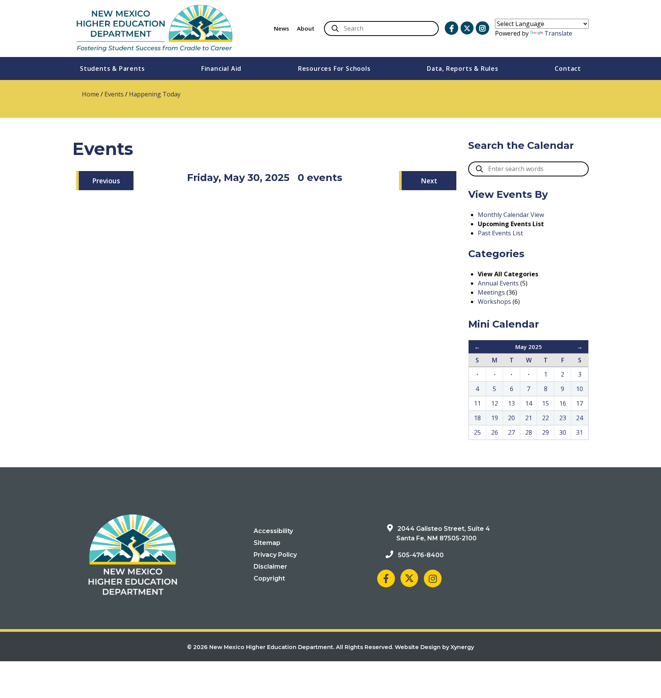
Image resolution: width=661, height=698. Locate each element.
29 (545, 432)
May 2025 (528, 347)
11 (477, 403)
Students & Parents (112, 68)
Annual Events (498, 283)
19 (494, 418)
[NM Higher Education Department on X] (467, 28)
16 (562, 403)
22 (545, 418)
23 (562, 418)
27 (511, 432)
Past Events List (500, 233)
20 (511, 418)
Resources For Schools (334, 68)
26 (494, 432)
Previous (106, 180)
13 (511, 403)
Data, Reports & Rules (462, 68)
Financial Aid (221, 68)
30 (562, 432)
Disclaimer (270, 566)
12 (494, 403)
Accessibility (273, 531)
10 (579, 389)
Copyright (269, 578)
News (281, 28)
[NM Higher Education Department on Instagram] (482, 28)
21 (528, 418)
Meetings (491, 292)
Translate (558, 33)
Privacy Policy (275, 554)
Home (90, 94)
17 (579, 403)
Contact (568, 68)
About (305, 28)
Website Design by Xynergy (434, 647)
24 (579, 418)
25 (477, 432)
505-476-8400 (421, 555)
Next (429, 180)
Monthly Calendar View (511, 214)
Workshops (494, 301)
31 (579, 432)
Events (114, 94)
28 (528, 432)
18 (477, 418)
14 (528, 403)
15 (545, 403)
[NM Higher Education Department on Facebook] (451, 28)
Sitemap (267, 542)
